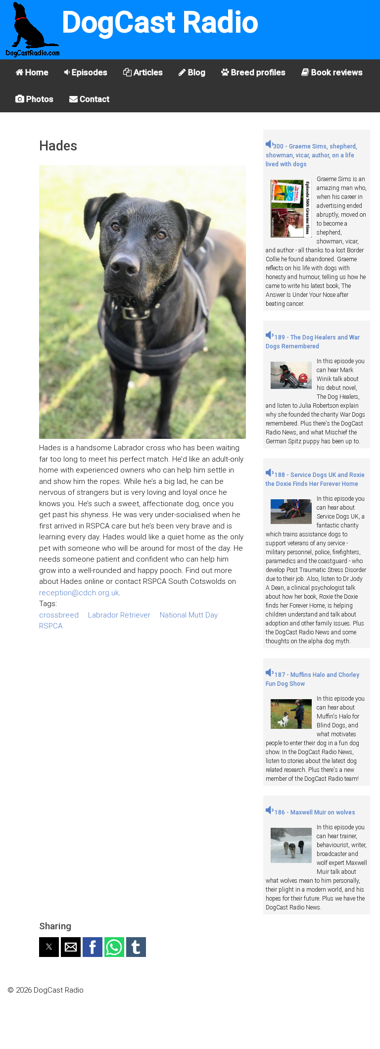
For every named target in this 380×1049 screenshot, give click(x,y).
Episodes (88, 72)
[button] (49, 947)
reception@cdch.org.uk (79, 592)
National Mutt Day (189, 615)
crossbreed (59, 615)
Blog (195, 72)
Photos (38, 99)
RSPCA (50, 625)
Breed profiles (257, 72)
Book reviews (336, 72)
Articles (147, 72)
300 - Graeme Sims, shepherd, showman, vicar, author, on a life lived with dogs (311, 155)
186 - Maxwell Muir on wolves (314, 812)
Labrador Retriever (119, 615)
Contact (93, 99)
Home (35, 72)
